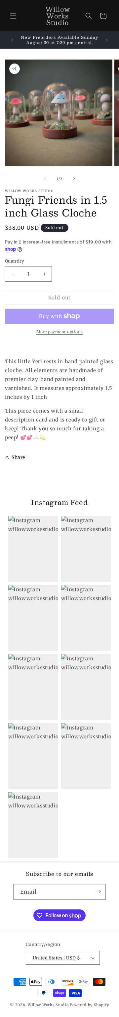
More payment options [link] (59, 331)
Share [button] (18, 457)
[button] (13, 16)
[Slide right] (74, 178)
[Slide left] (45, 178)
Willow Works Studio (49, 1005)
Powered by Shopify (89, 1005)
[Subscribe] (98, 892)
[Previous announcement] (12, 40)
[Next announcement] (106, 40)
